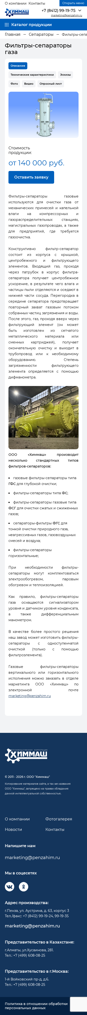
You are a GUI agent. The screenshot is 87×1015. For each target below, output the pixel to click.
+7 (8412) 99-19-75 (58, 10)
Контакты (37, 3)
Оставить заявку (31, 177)
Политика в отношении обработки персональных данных (36, 1006)
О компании (16, 3)
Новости (13, 829)
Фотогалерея (58, 819)
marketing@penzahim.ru (66, 15)
